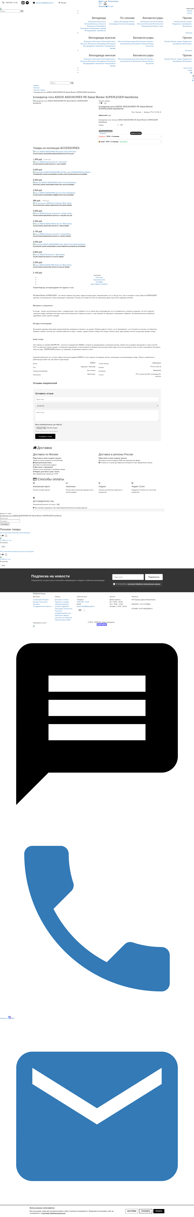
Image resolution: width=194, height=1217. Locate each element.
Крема (160, 21)
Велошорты (92, 21)
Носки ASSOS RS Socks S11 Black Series (48, 257)
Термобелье (101, 30)
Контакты (36, 604)
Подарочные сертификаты (182, 24)
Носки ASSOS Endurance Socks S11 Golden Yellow (52, 215)
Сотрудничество (39, 606)
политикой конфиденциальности (54, 1213)
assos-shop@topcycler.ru (45, 3)
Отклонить (145, 1211)
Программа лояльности (63, 608)
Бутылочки (154, 21)
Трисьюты (102, 24)
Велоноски (141, 24)
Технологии (43, 602)
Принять (158, 1211)
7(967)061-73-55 (83, 602)
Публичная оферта (62, 615)
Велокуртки (84, 28)
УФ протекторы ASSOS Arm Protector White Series (52, 205)
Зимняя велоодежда (121, 21)
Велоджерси (101, 26)
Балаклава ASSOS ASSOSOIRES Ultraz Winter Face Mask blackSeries (59, 246)
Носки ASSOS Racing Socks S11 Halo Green (49, 164)
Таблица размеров (105, 131)
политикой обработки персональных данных (143, 584)
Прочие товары (186, 21)
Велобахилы (145, 21)
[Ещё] (191, 72)
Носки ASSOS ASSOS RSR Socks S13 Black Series (51, 267)
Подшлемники (146, 26)
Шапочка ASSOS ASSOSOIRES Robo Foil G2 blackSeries (53, 185)
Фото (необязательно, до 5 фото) (48, 424)
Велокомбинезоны (91, 24)
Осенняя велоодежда (126, 24)
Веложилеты (91, 26)
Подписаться (153, 577)
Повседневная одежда (97, 28)
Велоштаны (101, 21)
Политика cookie (64, 620)
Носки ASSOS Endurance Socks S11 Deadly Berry (52, 236)
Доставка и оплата (61, 599)
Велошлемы (187, 26)
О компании (37, 599)
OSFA (3, 547)
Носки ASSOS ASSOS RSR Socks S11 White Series (51, 226)
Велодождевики (90, 30)
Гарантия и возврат (62, 602)
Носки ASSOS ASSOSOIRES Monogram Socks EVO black (53, 154)
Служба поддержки (62, 606)
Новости (48, 606)
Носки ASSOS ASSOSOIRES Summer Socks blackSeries (53, 195)
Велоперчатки (158, 24)
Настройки (131, 1211)
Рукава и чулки (157, 26)
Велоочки (148, 24)
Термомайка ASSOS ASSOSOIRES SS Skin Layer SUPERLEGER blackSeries (60, 174)
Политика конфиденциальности (63, 612)
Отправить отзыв (45, 436)
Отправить (5, 524)
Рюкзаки (177, 21)
